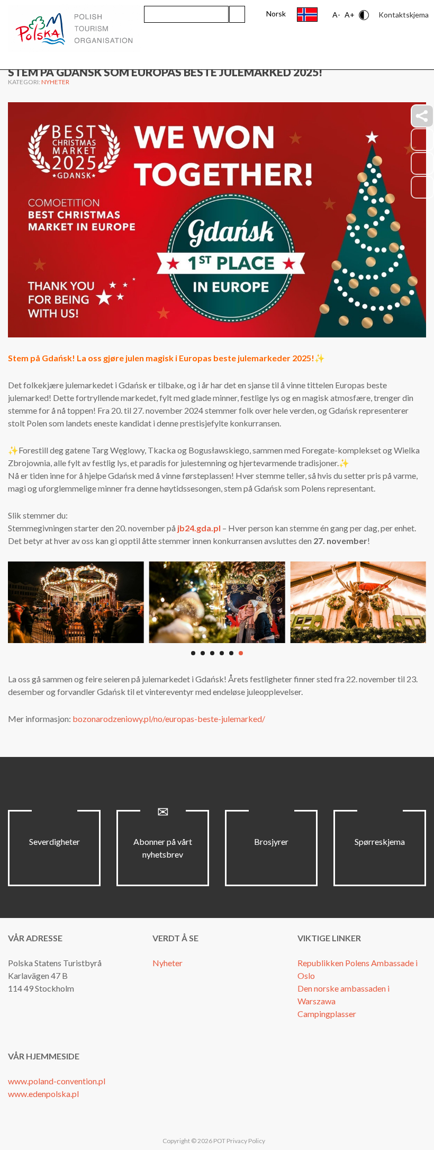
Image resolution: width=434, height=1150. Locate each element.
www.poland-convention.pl (56, 1081)
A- (336, 14)
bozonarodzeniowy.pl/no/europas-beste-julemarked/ (169, 719)
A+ (350, 14)
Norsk (276, 13)
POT (218, 1141)
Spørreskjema (380, 841)
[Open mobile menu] (412, 51)
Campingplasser (326, 1014)
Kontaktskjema (403, 14)
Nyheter (55, 82)
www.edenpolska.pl (43, 1094)
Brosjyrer (271, 841)
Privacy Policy (246, 1141)
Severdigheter (54, 841)
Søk (237, 14)
